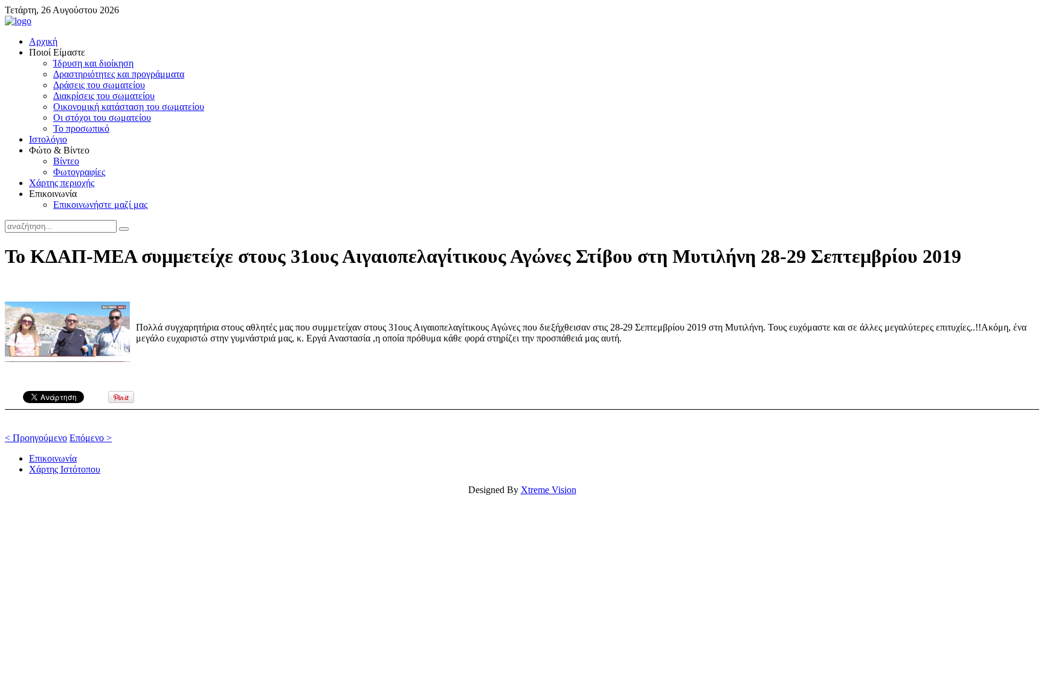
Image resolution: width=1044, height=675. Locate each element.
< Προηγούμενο (36, 438)
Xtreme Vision (548, 490)
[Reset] (124, 229)
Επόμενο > (90, 438)
